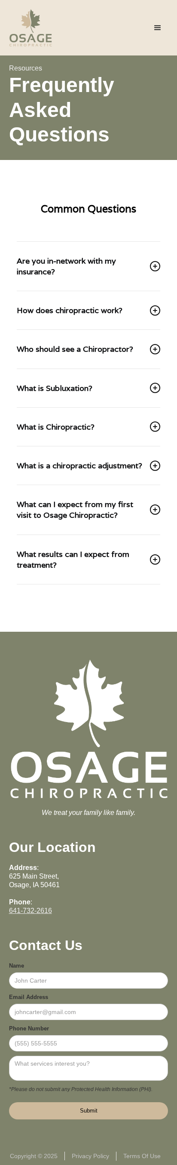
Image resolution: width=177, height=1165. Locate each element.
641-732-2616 (30, 910)
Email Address (28, 997)
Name (16, 965)
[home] (30, 28)
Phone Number (29, 1028)
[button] (157, 28)
